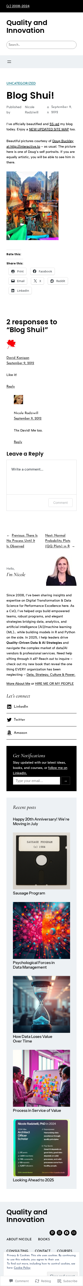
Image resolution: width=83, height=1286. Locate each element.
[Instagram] (59, 1233)
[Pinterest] (52, 1233)
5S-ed (54, 124)
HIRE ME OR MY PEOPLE (54, 683)
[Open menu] (9, 61)
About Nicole (19, 1239)
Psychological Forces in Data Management (34, 965)
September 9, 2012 (20, 363)
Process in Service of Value (37, 1110)
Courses (64, 1251)
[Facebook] (66, 1233)
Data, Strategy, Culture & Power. (51, 674)
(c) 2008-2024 (18, 6)
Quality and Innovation (26, 26)
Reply (10, 386)
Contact (42, 1251)
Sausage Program (29, 893)
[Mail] (74, 1233)
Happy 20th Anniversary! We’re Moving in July (41, 821)
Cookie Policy (22, 1267)
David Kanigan (17, 358)
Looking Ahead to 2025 (33, 1180)
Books (44, 1239)
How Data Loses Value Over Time (32, 1038)
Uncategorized (21, 83)
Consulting (17, 1251)
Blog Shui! (30, 95)
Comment (60, 502)
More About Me (18, 683)
